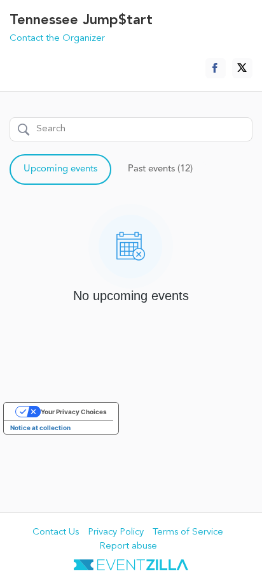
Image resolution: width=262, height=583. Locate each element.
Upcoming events (60, 169)
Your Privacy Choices (74, 411)
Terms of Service (188, 532)
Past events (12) (160, 169)
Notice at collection (40, 427)
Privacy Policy (116, 532)
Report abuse (128, 546)
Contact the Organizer (57, 38)
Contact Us (55, 532)
